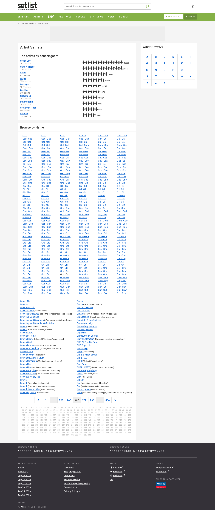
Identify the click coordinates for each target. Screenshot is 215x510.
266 (69, 400)
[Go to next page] (115, 400)
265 (61, 400)
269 (92, 400)
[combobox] (107, 6)
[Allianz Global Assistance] (161, 484)
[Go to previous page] (38, 400)
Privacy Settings (72, 491)
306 (107, 400)
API (111, 479)
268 (84, 400)
